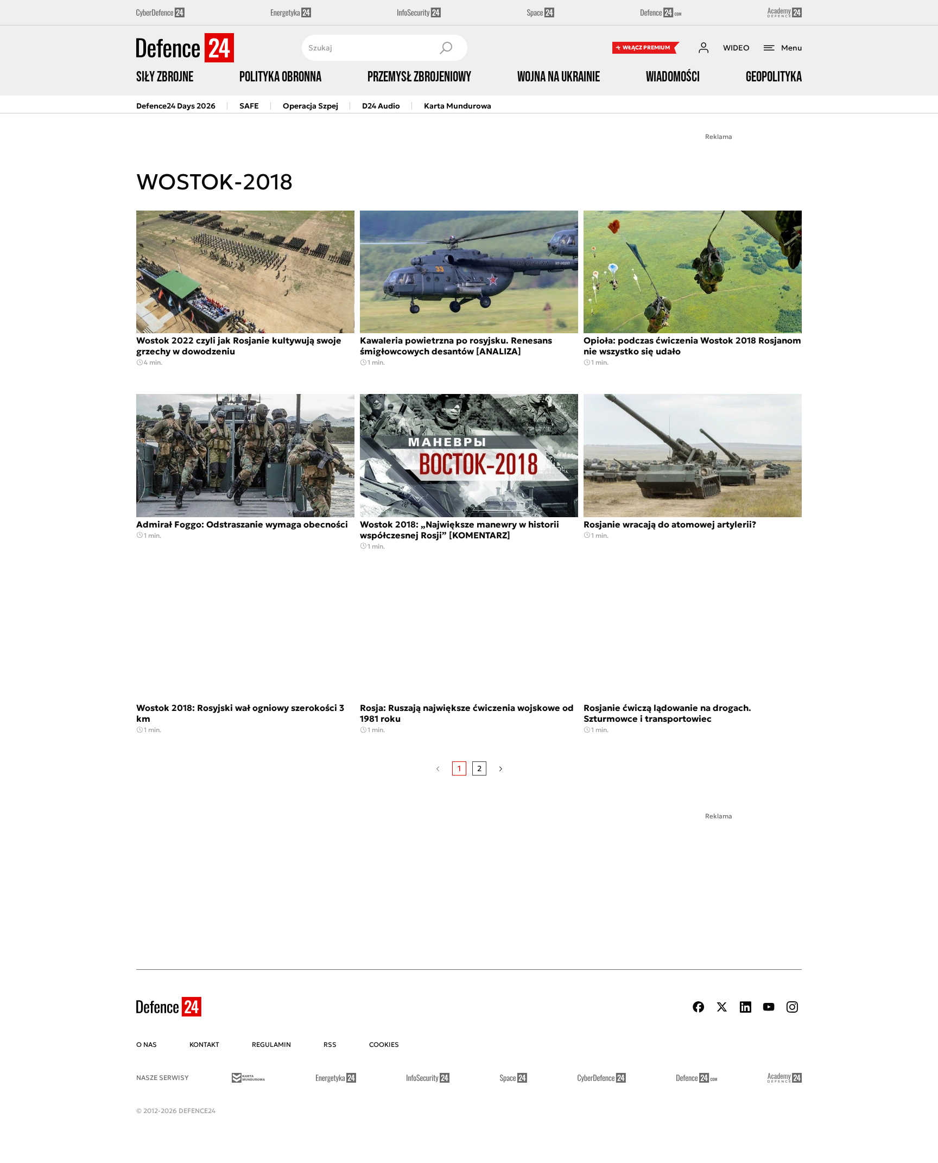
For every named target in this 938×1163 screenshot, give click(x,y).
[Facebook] (698, 1007)
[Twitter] (722, 1007)
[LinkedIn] (745, 1007)
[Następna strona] (500, 768)
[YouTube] (768, 1007)
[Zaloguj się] (703, 47)
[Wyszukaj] (445, 48)
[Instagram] (792, 1007)
